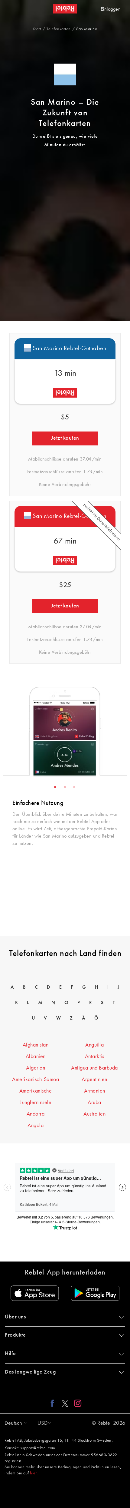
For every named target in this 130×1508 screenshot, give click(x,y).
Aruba (94, 1102)
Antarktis (94, 1056)
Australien (94, 1114)
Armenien (94, 1091)
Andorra (36, 1114)
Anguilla (94, 1045)
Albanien (36, 1056)
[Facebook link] (54, 1403)
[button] (14, 1423)
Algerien (35, 1068)
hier (33, 1473)
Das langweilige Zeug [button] (30, 1372)
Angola (36, 1125)
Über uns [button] (15, 1317)
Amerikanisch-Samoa (35, 1079)
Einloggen (111, 9)
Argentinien (94, 1079)
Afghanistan (36, 1045)
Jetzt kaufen (65, 438)
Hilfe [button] (10, 1353)
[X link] (65, 1403)
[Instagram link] (76, 1403)
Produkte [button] (15, 1335)
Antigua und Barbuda (94, 1068)
